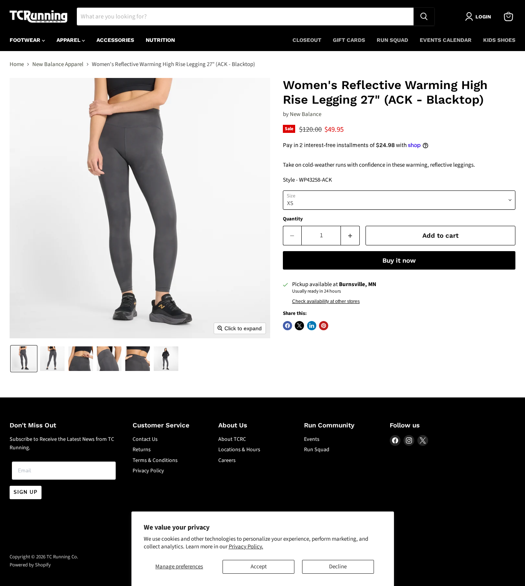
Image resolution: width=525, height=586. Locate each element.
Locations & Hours (239, 450)
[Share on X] (299, 325)
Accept (259, 567)
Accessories (115, 40)
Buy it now (399, 260)
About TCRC (232, 439)
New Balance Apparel (57, 64)
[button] (24, 359)
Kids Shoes (499, 40)
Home (17, 64)
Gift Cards (349, 40)
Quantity (293, 219)
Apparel (69, 40)
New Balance (305, 114)
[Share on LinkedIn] (311, 325)
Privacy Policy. (246, 547)
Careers (227, 460)
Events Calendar (446, 40)
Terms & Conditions (155, 460)
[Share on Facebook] (287, 325)
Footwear (26, 40)
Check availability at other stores (326, 301)
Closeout (306, 40)
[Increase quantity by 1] (350, 235)
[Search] (424, 16)
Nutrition (160, 40)
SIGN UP (25, 492)
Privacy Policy (148, 471)
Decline (338, 567)
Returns (142, 450)
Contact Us (145, 439)
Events (311, 439)
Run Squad (392, 40)
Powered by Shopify (30, 564)
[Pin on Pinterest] (323, 325)
